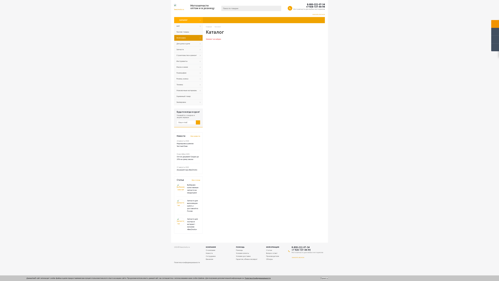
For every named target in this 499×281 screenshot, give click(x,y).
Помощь (240, 247)
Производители (272, 256)
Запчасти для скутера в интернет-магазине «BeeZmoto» (192, 224)
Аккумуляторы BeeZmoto (187, 170)
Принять (324, 278)
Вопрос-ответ (272, 253)
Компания (211, 247)
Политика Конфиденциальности (258, 278)
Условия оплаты (242, 253)
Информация (272, 247)
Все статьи (196, 180)
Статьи (269, 250)
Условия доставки (243, 256)
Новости (209, 253)
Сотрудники (211, 256)
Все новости (195, 136)
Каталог (183, 20)
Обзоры (269, 259)
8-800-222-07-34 (316, 4)
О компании (210, 250)
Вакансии (209, 259)
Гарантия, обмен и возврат (247, 259)
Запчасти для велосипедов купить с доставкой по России (192, 206)
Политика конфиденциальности (187, 262)
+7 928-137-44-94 (315, 6)
